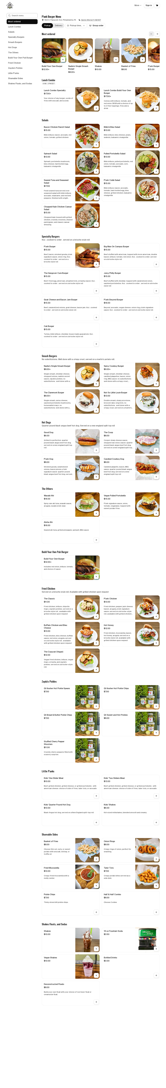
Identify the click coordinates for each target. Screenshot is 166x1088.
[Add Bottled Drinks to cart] (156, 975)
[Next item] (157, 33)
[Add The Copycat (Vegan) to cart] (96, 669)
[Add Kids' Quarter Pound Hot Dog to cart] (96, 822)
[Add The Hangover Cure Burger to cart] (96, 290)
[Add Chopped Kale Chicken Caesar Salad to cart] (96, 224)
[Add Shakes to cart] (116, 59)
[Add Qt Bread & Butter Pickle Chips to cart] (96, 732)
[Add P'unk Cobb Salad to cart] (156, 197)
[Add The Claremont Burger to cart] (96, 410)
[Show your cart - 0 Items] (157, 5)
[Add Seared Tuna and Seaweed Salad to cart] (96, 197)
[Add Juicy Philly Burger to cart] (156, 290)
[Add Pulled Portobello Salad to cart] (156, 171)
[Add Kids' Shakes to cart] (156, 822)
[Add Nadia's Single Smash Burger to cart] (89, 59)
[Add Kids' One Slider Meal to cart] (96, 795)
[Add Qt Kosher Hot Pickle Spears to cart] (96, 706)
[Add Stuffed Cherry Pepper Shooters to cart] (96, 759)
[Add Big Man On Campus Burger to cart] (156, 264)
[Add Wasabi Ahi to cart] (96, 513)
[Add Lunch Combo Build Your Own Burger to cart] (156, 108)
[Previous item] (151, 33)
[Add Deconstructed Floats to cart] (96, 1002)
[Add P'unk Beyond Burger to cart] (156, 317)
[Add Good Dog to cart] (96, 450)
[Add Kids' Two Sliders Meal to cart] (156, 795)
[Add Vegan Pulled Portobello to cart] (156, 513)
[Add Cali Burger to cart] (96, 344)
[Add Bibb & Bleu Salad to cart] (156, 144)
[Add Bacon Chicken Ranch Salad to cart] (96, 144)
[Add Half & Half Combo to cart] (156, 912)
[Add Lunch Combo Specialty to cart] (96, 108)
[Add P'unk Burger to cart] (96, 264)
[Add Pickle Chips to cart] (96, 912)
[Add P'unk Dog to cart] (96, 476)
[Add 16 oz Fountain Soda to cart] (156, 948)
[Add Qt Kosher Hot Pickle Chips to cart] (156, 706)
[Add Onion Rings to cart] (156, 859)
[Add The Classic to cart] (96, 616)
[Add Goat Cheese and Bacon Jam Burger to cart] (96, 317)
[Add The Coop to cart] (156, 450)
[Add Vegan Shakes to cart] (96, 975)
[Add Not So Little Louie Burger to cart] (156, 410)
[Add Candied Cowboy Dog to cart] (156, 476)
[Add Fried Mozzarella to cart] (96, 885)
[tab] (47, 25)
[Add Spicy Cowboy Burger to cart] (156, 383)
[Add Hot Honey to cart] (156, 643)
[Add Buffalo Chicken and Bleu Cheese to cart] (96, 643)
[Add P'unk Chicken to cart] (156, 616)
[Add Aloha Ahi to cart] (96, 540)
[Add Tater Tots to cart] (156, 885)
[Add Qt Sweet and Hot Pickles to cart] (156, 732)
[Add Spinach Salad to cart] (96, 171)
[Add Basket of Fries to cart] (142, 59)
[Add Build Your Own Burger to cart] (62, 59)
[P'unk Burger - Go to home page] (9, 5)
